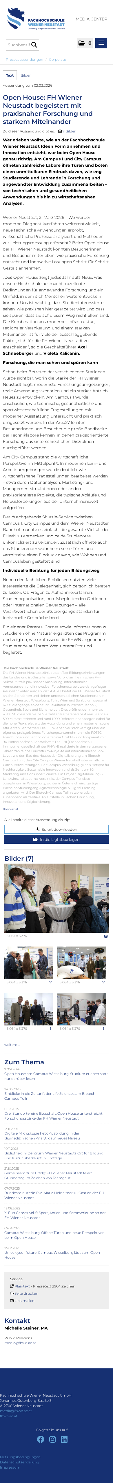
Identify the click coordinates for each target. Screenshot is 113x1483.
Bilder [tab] (26, 75)
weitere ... (12, 1044)
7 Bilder (69, 131)
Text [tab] (10, 75)
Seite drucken (26, 1293)
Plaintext (22, 1286)
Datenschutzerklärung (19, 1462)
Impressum (10, 1467)
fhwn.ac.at (10, 809)
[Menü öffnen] (101, 43)
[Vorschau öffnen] (56, 898)
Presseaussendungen (24, 59)
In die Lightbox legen (59, 839)
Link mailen (24, 1300)
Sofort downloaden (59, 829)
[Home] (34, 16)
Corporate (57, 59)
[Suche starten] (34, 45)
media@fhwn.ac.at (20, 1343)
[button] (85, 43)
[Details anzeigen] (105, 936)
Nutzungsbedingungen (20, 1457)
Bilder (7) (19, 858)
